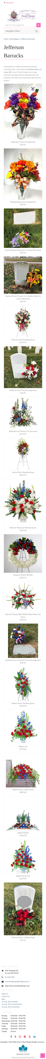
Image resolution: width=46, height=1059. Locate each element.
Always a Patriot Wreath (23, 575)
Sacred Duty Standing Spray (23, 472)
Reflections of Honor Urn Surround (23, 431)
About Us (5, 994)
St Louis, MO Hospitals (10, 1002)
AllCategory (14, 39)
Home (6, 39)
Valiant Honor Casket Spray (23, 790)
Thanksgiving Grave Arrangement (23, 202)
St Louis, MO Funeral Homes (12, 1004)
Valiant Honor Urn (23, 876)
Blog (3, 999)
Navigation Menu (13, 31)
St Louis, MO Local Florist (11, 1007)
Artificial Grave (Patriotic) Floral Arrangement (23, 660)
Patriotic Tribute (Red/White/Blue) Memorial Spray (23, 616)
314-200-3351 (10, 977)
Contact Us (6, 996)
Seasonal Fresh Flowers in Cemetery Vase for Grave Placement (23, 297)
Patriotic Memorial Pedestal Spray (23, 528)
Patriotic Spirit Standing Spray (23, 340)
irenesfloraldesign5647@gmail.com (17, 981)
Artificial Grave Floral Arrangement (23, 390)
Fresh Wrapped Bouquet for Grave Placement (23, 250)
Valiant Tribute (23, 833)
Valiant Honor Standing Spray (23, 703)
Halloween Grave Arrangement (23, 142)
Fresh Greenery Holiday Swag (23, 937)
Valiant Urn (23, 746)
